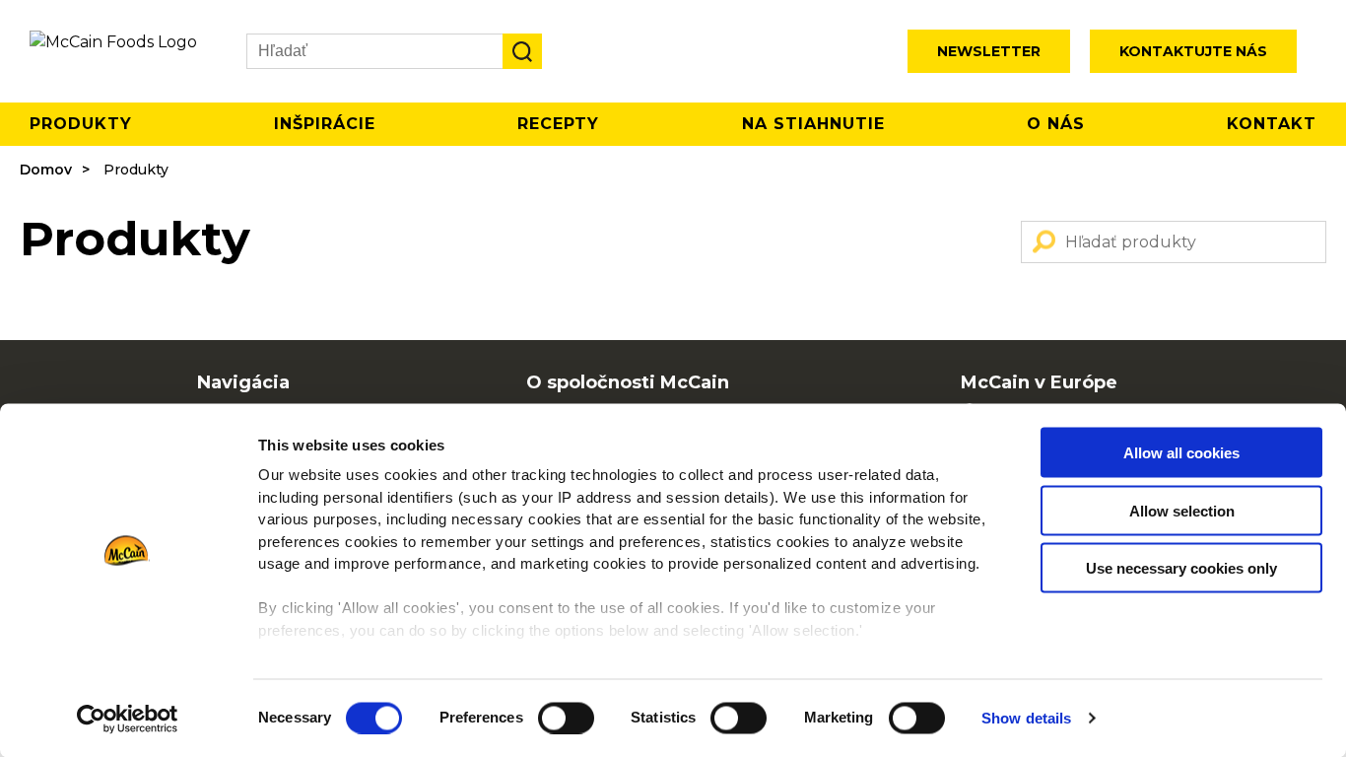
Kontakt (1271, 123)
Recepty (558, 123)
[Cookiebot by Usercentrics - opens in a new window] (127, 718)
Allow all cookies (1181, 453)
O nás (1056, 123)
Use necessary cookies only (1181, 568)
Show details (1026, 718)
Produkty (81, 123)
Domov (46, 169)
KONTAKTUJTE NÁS (1193, 51)
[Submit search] (522, 51)
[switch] (566, 717)
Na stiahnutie (813, 123)
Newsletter (989, 51)
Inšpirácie (324, 123)
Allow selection (1182, 510)
